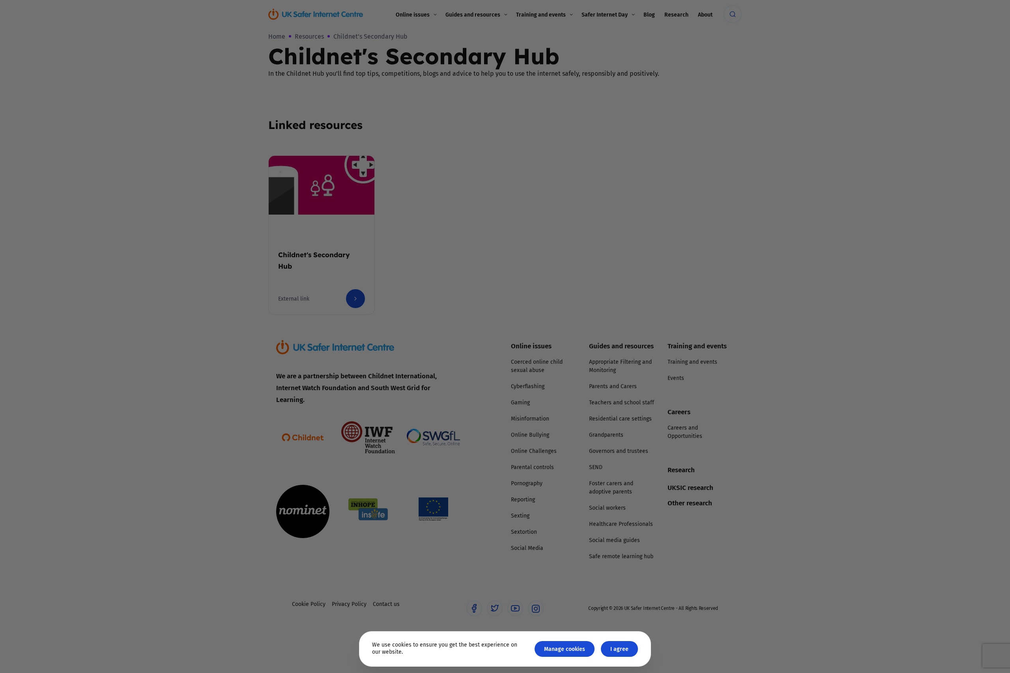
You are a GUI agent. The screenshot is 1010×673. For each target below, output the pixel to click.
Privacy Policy (424, 425)
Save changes (578, 431)
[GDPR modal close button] (599, 239)
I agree (619, 649)
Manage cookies (564, 649)
